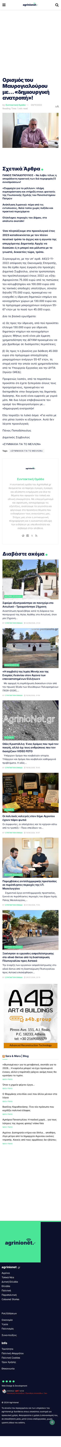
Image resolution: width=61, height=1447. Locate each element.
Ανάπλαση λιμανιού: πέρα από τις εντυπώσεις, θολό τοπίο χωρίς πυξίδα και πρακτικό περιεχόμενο (27, 208)
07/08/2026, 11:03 (33, 905)
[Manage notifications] (52, 1422)
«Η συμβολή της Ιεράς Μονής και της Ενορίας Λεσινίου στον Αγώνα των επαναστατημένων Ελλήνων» (25, 675)
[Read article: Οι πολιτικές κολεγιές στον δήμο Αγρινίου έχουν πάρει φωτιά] (30, 793)
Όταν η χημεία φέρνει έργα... (18, 1084)
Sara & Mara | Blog (17, 1056)
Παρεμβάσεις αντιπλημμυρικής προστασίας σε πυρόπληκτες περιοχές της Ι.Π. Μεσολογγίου (29, 885)
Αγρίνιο (9, 737)
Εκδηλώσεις (11, 665)
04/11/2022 (36, 105)
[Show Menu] (4, 5)
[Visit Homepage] (30, 5)
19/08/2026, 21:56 (33, 695)
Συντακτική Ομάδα (16, 105)
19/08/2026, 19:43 (33, 768)
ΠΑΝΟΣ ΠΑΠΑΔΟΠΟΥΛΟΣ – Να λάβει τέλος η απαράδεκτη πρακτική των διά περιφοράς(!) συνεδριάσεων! (29, 179)
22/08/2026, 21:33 (33, 623)
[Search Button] (57, 5)
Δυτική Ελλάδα (13, 596)
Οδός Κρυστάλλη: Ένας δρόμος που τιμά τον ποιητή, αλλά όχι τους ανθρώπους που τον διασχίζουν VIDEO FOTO (30, 747)
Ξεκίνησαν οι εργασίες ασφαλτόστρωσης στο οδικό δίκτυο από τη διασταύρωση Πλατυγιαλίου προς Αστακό (28, 957)
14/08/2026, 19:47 (33, 833)
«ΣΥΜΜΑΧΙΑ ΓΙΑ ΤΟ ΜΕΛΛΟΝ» (26, 451)
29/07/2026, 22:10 (33, 977)
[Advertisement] (30, 41)
